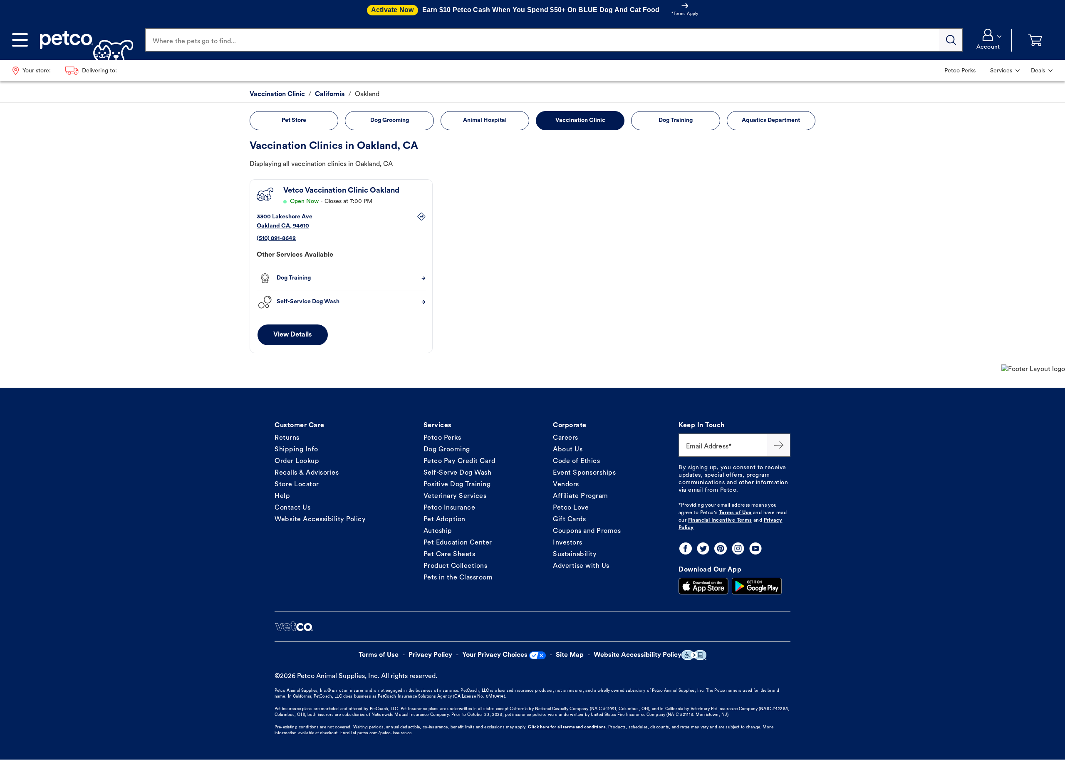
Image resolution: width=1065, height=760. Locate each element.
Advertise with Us (581, 566)
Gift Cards (569, 519)
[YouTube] (755, 548)
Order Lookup (297, 461)
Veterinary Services (455, 496)
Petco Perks (442, 438)
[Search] (951, 40)
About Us (567, 449)
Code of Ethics (576, 461)
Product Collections (456, 566)
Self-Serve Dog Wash (458, 473)
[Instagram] (738, 548)
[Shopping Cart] (1035, 40)
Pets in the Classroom (458, 577)
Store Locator (297, 484)
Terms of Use (735, 512)
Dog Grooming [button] (389, 120)
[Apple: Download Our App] (703, 586)
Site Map (570, 655)
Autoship (438, 531)
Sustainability (575, 554)
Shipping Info (296, 449)
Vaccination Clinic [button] (580, 120)
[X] (703, 548)
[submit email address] (778, 445)
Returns (287, 438)
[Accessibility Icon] (693, 655)
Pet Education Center (458, 543)
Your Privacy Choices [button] (495, 655)
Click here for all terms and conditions (566, 727)
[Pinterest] (720, 548)
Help (282, 496)
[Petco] (83, 40)
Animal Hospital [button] (485, 120)
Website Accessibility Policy (320, 519)
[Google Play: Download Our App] (757, 586)
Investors (567, 543)
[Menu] (20, 40)
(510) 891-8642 (276, 238)
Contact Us (292, 508)
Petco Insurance (450, 508)
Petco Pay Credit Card (459, 461)
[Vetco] (294, 626)
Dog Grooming (447, 449)
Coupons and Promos (587, 531)
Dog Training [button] (676, 120)
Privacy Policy (430, 655)
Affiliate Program (580, 496)
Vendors (566, 484)
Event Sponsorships (584, 473)
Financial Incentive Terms (720, 520)
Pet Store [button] (294, 120)
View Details (292, 335)
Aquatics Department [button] (771, 120)
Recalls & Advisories (307, 473)
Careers (565, 438)
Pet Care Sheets (450, 554)
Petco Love (571, 508)
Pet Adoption (445, 519)
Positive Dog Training (457, 484)
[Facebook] (686, 548)
